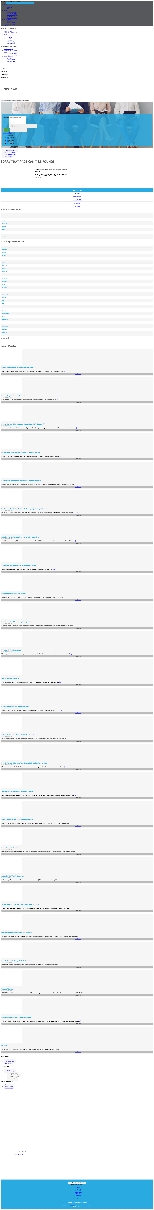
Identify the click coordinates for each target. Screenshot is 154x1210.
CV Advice (18, 2)
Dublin (4, 268)
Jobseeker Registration (10, 50)
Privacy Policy (11, 22)
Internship (11, 140)
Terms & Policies (8, 19)
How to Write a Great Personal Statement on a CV (18, 367)
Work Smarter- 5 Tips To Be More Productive (17, 819)
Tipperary (5, 319)
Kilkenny (5, 281)
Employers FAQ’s (12, 18)
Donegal (4, 265)
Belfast (4, 223)
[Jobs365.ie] (14, 96)
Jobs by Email (10, 152)
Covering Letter (13, 1073)
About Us (9, 7)
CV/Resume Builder (14, 1074)
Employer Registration (10, 32)
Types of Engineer (7, 989)
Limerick (4, 290)
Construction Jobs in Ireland (11, 1171)
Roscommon (5, 313)
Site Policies (8, 1063)
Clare (4, 255)
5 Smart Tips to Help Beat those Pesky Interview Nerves (21, 480)
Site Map (78, 1193)
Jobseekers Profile (14, 1076)
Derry (4, 226)
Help (5, 10)
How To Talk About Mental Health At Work (16, 1017)
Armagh (4, 220)
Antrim (4, 216)
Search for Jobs (10, 151)
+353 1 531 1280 (21, 1151)
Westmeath (5, 326)
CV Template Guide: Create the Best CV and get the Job (20, 452)
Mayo (3, 300)
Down (4, 229)
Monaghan (5, 306)
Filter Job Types (7, 133)
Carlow (4, 249)
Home (5, 4)
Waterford (5, 322)
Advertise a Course (8, 1130)
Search (6, 130)
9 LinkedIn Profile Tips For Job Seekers (15, 706)
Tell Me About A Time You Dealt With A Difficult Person (20, 904)
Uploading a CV (13, 1078)
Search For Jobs (77, 200)
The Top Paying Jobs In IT (10, 678)
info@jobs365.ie (18, 1154)
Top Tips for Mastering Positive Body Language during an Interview (25, 509)
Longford (5, 294)
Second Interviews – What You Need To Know (17, 791)
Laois (3, 284)
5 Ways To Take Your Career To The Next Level (17, 735)
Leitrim (4, 287)
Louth (4, 297)
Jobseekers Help (12, 13)
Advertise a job (6, 100)
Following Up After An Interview (12, 876)
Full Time (11, 138)
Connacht (5, 258)
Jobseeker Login (8, 49)
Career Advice (10, 154)
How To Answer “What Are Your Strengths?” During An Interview (24, 763)
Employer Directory (8, 1135)
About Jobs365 (8, 5)
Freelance (11, 137)
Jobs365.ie (72, 1205)
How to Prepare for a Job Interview (13, 396)
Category (6, 126)
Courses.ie (6, 1172)
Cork (3, 262)
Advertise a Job (11, 9)
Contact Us (7, 25)
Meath (4, 303)
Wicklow (4, 332)
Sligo (3, 316)
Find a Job (15, 100)
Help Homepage (11, 12)
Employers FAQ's (10, 1070)
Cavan (4, 252)
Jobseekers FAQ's (10, 1071)
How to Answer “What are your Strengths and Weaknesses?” (23, 424)
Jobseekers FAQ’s (12, 15)
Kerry (4, 274)
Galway (4, 271)
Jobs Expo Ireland (8, 1167)
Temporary (11, 143)
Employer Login (8, 31)
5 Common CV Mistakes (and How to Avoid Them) (18, 565)
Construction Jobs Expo (9, 1169)
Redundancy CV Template (10, 848)
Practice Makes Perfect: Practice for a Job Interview (20, 537)
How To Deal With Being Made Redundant (16, 961)
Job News (8, 156)
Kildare (4, 278)
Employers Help (11, 16)
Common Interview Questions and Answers (16, 932)
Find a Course (24, 100)
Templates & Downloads (28, 2)
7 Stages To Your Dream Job (11, 650)
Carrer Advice (77, 196)
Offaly (4, 310)
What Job (6, 117)
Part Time (11, 141)
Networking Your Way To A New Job (13, 593)
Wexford (5, 329)
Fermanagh (5, 232)
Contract (10, 135)
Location (5, 122)
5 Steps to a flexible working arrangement (16, 622)
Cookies (9, 21)
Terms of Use (11, 24)
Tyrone (4, 236)
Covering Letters (10, 2)
